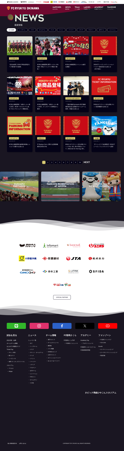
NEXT (87, 162)
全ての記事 (11, 30)
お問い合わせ (22, 443)
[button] (57, 8)
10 (80, 162)
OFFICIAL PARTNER (62, 297)
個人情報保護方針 (12, 443)
